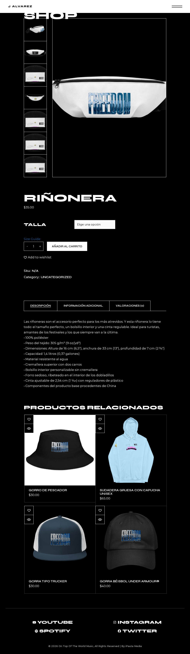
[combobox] (94, 224)
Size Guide (32, 239)
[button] (37, 257)
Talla (35, 224)
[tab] (40, 306)
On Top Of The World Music (76, 646)
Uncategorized (56, 277)
